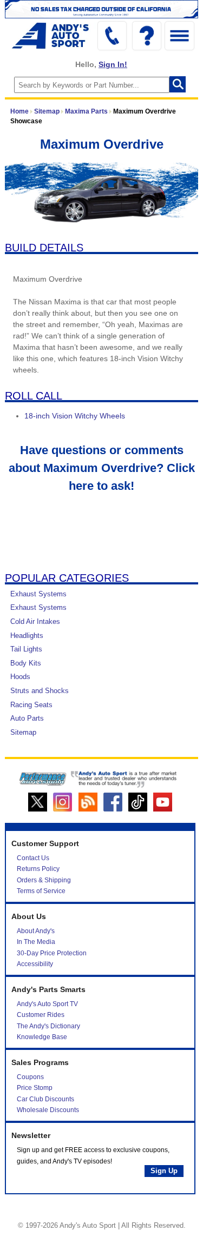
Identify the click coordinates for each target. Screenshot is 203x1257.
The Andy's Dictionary (48, 1026)
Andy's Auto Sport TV (47, 1004)
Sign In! (113, 64)
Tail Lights (26, 649)
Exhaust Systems (38, 594)
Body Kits (25, 663)
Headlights (26, 635)
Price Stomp (35, 1088)
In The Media (36, 942)
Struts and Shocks (39, 691)
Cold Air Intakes (35, 621)
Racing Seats (31, 705)
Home (19, 111)
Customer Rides (40, 1015)
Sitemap (47, 111)
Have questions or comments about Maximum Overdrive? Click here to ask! (102, 468)
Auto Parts (27, 718)
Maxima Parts (86, 111)
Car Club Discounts (45, 1099)
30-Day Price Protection (52, 953)
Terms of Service (41, 891)
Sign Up (164, 1171)
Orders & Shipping (44, 880)
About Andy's (36, 931)
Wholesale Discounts (48, 1110)
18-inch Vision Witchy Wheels (74, 415)
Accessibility (35, 964)
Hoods (20, 677)
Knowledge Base (42, 1037)
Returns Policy (38, 869)
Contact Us (33, 858)
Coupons (30, 1077)
